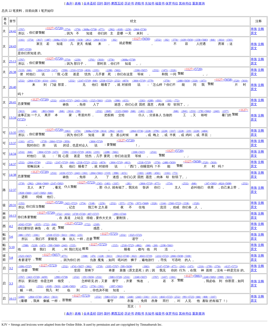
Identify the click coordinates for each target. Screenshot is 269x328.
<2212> (158, 256)
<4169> (120, 29)
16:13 (12, 215)
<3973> (138, 203)
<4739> (75, 214)
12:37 (12, 190)
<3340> (137, 277)
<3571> (122, 203)
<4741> (74, 266)
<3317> (172, 131)
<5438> (80, 40)
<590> (78, 111)
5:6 (11, 236)
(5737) (69, 100)
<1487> (48, 40)
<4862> (138, 245)
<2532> (158, 40)
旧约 (100, 3)
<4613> (127, 162)
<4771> (101, 29)
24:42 (12, 31)
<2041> (184, 111)
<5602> (117, 70)
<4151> (125, 100)
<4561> (158, 100)
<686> (21, 235)
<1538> (150, 111)
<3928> (21, 193)
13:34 (12, 117)
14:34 (12, 153)
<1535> (72, 245)
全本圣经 (89, 3)
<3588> (25, 245)
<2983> (57, 277)
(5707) (115, 266)
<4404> (204, 131)
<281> (128, 183)
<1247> (36, 193)
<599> (50, 245)
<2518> (102, 80)
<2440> (130, 297)
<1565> (229, 40)
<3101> (53, 80)
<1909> (220, 277)
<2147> (81, 80)
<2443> (77, 100)
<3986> (117, 100)
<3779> (150, 80)
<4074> (125, 80)
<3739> (44, 141)
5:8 (11, 257)
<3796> (156, 131)
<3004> (40, 70)
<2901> (116, 214)
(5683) (205, 40)
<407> (89, 214)
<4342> (21, 224)
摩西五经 (117, 3)
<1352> (21, 203)
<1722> (59, 214)
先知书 (149, 3)
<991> (185, 297)
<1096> (21, 266)
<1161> (21, 40)
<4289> (150, 100)
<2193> (96, 70)
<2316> (201, 266)
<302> (114, 40)
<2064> (136, 29)
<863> (44, 111)
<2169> (96, 224)
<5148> (92, 203)
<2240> (206, 277)
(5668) (145, 203)
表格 (78, 3)
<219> (189, 131)
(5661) (100, 100)
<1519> (108, 100)
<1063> (67, 131)
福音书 (160, 3)
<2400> (21, 297)
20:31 (12, 205)
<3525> (132, 235)
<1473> (54, 70)
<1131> (154, 297)
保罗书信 (171, 3)
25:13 (12, 61)
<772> (176, 100)
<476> (93, 256)
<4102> (67, 214)
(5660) (51, 111)
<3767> (21, 29)
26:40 (12, 87)
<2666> (173, 256)
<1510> (73, 70)
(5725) (21, 119)
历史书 (129, 3)
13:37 (12, 143)
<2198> (163, 245)
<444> (34, 111)
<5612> (119, 256)
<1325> (118, 111)
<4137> (227, 266)
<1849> (108, 111)
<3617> (39, 40)
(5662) (208, 111)
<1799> (209, 266)
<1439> (183, 40)
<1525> (93, 100)
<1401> (141, 111)
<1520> (236, 80)
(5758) (94, 29)
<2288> (109, 70)
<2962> (111, 29)
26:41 (12, 102)
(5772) (234, 266)
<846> (213, 40)
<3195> (108, 266)
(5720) (59, 28)
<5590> (65, 70)
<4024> (221, 183)
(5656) (146, 38)
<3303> (142, 100)
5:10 (12, 247)
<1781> (201, 111)
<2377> (225, 111)
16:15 (12, 298)
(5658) (228, 79)
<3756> (77, 29)
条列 (69, 3)
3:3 (11, 283)
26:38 (12, 72)
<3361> (84, 100)
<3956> (66, 141)
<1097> (21, 49)
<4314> (45, 80)
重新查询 (198, 3)
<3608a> (86, 29)
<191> (85, 277)
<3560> (171, 203)
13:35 (12, 132)
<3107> (116, 183)
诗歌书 (139, 3)
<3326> (173, 70)
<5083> (112, 277)
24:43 (12, 46)
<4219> (120, 131)
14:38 (12, 174)
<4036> (87, 70)
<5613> (21, 111)
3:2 (11, 268)
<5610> (101, 59)
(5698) (228, 183)
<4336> (62, 100)
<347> (207, 183)
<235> (80, 235)
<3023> (134, 256)
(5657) (144, 70)
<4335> (38, 224)
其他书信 (185, 3)
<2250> (128, 29)
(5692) (60, 183)
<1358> (198, 40)
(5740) (126, 256)
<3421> (67, 203)
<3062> (72, 235)
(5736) (143, 29)
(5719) (47, 70)
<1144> (163, 203)
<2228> (148, 131)
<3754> (67, 29)
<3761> (92, 59)
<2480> (180, 80)
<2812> (88, 40)
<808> (205, 297)
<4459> (44, 277)
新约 (107, 3)
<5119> (21, 70)
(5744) (123, 214)
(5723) (109, 80)
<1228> (101, 256)
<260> (155, 245)
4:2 (11, 226)
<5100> (188, 256)
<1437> (164, 277)
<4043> (142, 256)
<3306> (137, 70)
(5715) (64, 40)
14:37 (12, 164)
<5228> (34, 245)
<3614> (221, 40)
